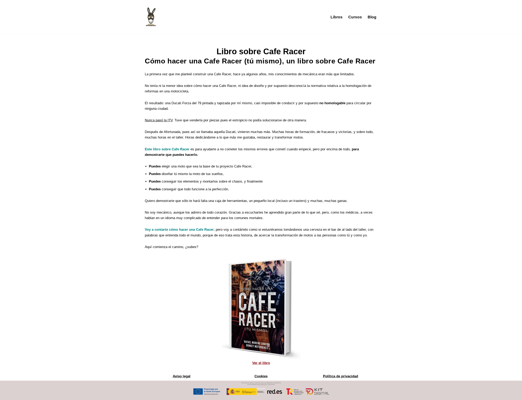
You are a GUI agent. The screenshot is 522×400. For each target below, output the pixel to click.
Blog (372, 17)
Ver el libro (261, 363)
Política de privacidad (340, 376)
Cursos (355, 17)
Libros (337, 17)
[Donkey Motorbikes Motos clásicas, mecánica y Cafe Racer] (151, 17)
